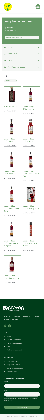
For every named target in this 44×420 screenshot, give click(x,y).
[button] (38, 6)
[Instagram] (5, 325)
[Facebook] (9, 325)
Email (5, 390)
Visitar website (10, 111)
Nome (6, 382)
